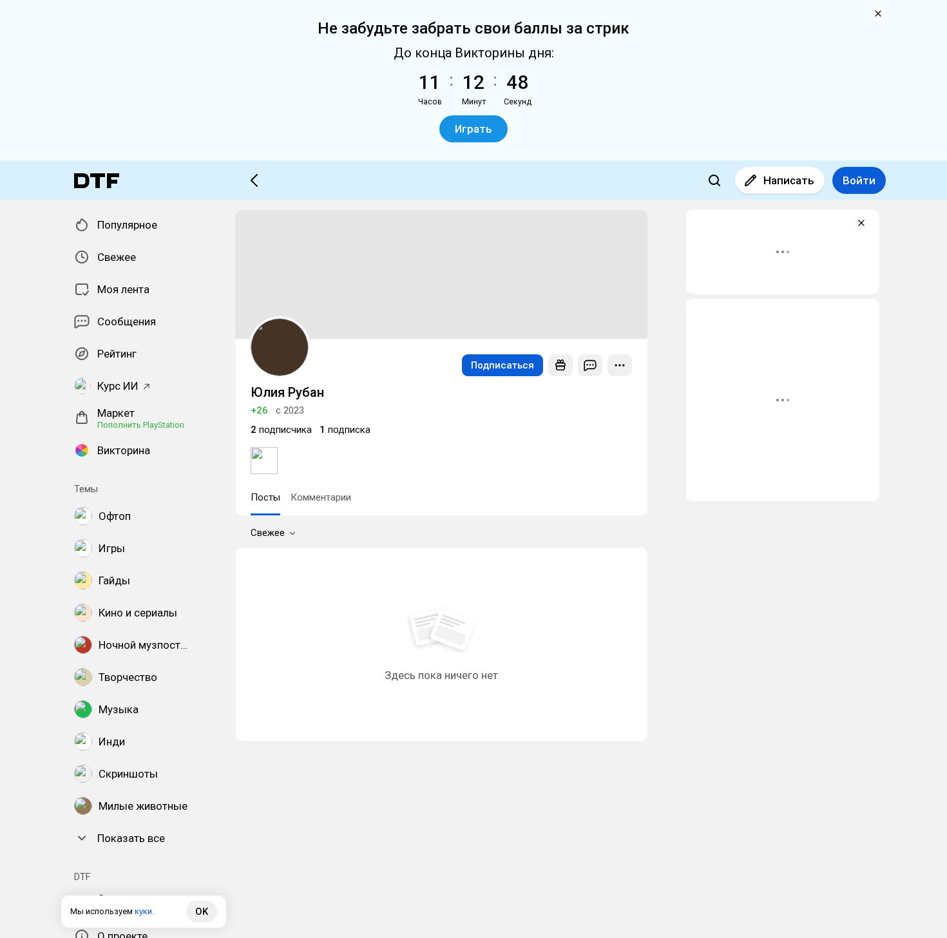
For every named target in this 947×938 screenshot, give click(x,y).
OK (201, 911)
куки (143, 911)
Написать (788, 180)
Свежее (268, 533)
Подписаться (502, 365)
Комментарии (321, 497)
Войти (859, 180)
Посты (265, 497)
